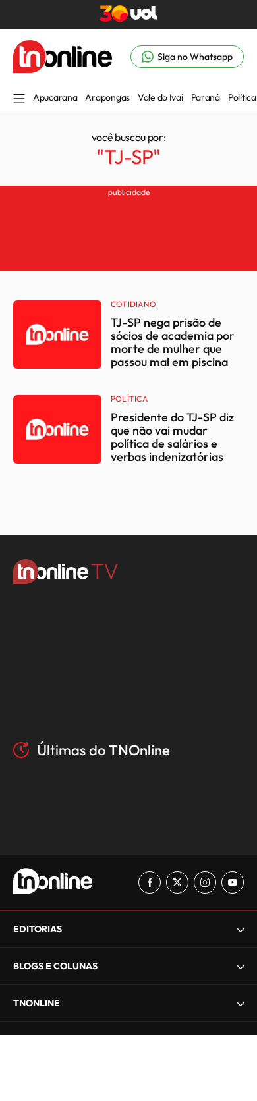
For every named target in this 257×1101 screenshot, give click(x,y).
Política (242, 97)
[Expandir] (240, 1003)
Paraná (205, 97)
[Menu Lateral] (19, 99)
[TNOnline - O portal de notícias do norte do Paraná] (62, 69)
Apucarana (55, 97)
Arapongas (107, 97)
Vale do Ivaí (160, 97)
